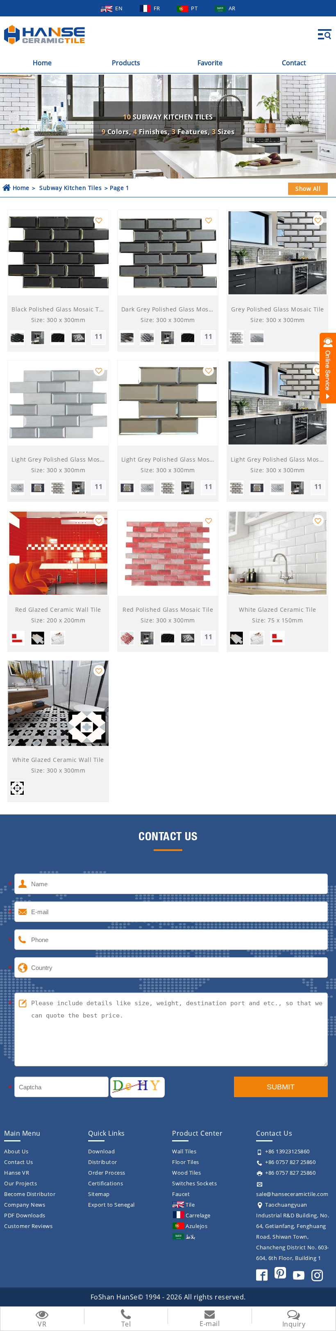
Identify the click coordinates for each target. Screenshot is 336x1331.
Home (42, 62)
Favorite (210, 62)
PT (195, 8)
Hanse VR (16, 1172)
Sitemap (99, 1194)
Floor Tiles (185, 1162)
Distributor (102, 1162)
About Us (16, 1151)
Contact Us (18, 1162)
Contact (294, 62)
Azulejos (196, 1226)
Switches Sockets (194, 1183)
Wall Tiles (184, 1151)
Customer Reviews (28, 1226)
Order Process (106, 1172)
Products (126, 62)
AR (232, 8)
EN (119, 8)
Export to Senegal (111, 1204)
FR (158, 8)
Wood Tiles (186, 1172)
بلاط (190, 1236)
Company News (24, 1204)
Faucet (181, 1194)
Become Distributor (29, 1194)
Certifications (105, 1183)
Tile (190, 1204)
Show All (307, 188)
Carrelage (198, 1215)
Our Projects (20, 1183)
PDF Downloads (24, 1215)
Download (101, 1151)
